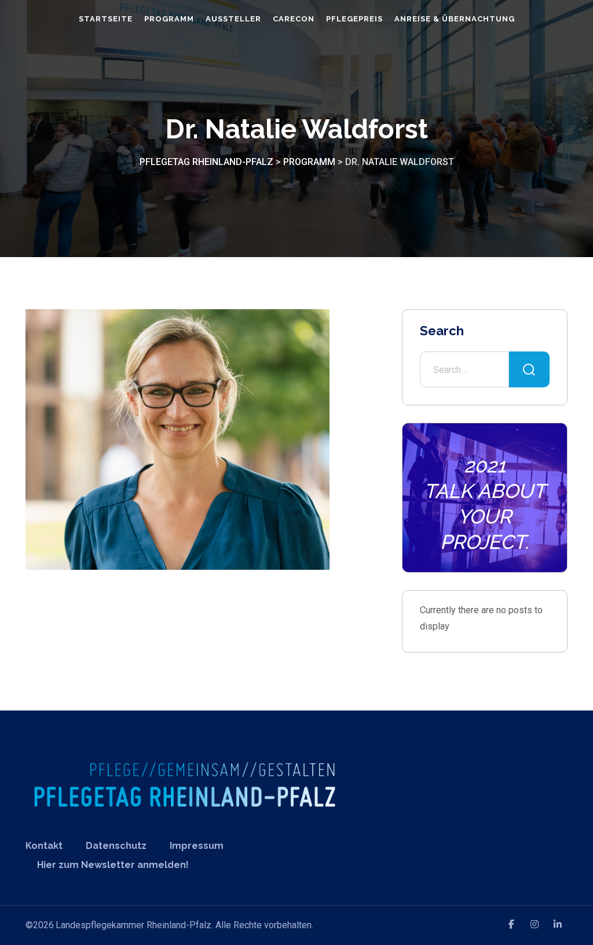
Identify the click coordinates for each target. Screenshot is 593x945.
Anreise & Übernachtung (454, 18)
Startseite (106, 18)
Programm (169, 18)
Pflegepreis (354, 18)
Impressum (197, 845)
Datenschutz (116, 845)
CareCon (293, 18)
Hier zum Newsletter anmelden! (113, 864)
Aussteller (233, 18)
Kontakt (44, 845)
